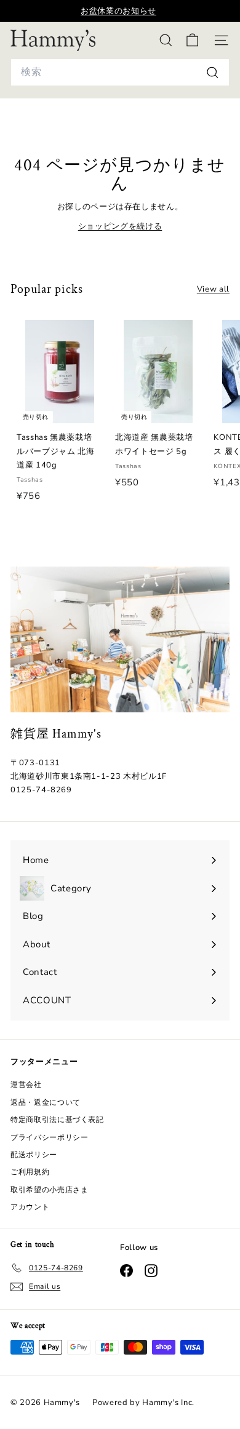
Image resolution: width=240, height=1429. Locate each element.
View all (213, 289)
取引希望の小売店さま (49, 1190)
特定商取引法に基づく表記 (57, 1119)
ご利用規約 (29, 1172)
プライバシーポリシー (49, 1137)
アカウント (29, 1207)
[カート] (192, 40)
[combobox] (120, 72)
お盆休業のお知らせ (118, 11)
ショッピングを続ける (120, 226)
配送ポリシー (33, 1155)
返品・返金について (45, 1102)
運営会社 (26, 1084)
